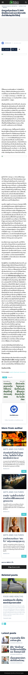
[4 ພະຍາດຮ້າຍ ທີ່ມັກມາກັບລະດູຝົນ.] (5, 640)
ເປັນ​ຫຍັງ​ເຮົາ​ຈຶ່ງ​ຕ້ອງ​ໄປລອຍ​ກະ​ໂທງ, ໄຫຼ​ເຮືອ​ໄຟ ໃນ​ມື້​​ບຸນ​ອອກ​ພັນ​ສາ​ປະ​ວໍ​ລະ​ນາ (13, 455)
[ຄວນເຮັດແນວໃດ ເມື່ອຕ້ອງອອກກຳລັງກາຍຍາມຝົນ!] (14, 585)
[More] (19, 49)
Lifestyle (22, 6)
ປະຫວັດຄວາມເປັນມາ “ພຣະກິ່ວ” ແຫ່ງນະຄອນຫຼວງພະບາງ (13, 540)
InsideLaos (8, 43)
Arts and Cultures (13, 449)
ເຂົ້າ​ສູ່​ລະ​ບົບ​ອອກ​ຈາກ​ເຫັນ (14, 567)
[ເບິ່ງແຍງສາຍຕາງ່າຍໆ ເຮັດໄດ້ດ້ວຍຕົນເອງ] (5, 660)
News (5, 7)
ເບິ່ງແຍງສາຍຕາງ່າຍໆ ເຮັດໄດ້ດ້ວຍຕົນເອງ (17, 659)
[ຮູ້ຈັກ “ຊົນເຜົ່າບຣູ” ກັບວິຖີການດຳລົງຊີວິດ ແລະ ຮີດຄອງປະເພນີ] (5, 649)
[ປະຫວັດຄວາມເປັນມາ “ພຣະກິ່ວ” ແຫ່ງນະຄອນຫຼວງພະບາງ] (14, 524)
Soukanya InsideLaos (16, 642)
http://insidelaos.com (14, 417)
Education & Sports (9, 6)
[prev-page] (3, 624)
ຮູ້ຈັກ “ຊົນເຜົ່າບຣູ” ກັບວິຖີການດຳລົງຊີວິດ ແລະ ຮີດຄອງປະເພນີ (18, 649)
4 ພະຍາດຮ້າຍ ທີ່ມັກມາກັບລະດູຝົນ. (17, 639)
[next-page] (5, 624)
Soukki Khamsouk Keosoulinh (18, 372)
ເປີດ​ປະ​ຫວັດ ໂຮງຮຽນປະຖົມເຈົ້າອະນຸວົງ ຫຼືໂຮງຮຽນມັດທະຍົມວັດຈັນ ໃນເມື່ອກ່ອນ (19, 391)
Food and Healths (13, 597)
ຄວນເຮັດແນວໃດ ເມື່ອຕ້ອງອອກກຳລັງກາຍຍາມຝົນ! (13, 601)
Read (23, 471)
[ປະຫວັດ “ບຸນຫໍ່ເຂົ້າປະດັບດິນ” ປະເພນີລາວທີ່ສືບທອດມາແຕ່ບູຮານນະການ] (14, 481)
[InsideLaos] (3, 43)
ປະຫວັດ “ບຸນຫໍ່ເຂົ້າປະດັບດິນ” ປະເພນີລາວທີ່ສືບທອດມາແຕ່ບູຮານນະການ (14, 498)
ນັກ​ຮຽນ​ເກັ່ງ (10, 377)
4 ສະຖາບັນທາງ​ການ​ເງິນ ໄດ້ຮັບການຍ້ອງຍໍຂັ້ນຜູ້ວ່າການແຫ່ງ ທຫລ (8, 390)
